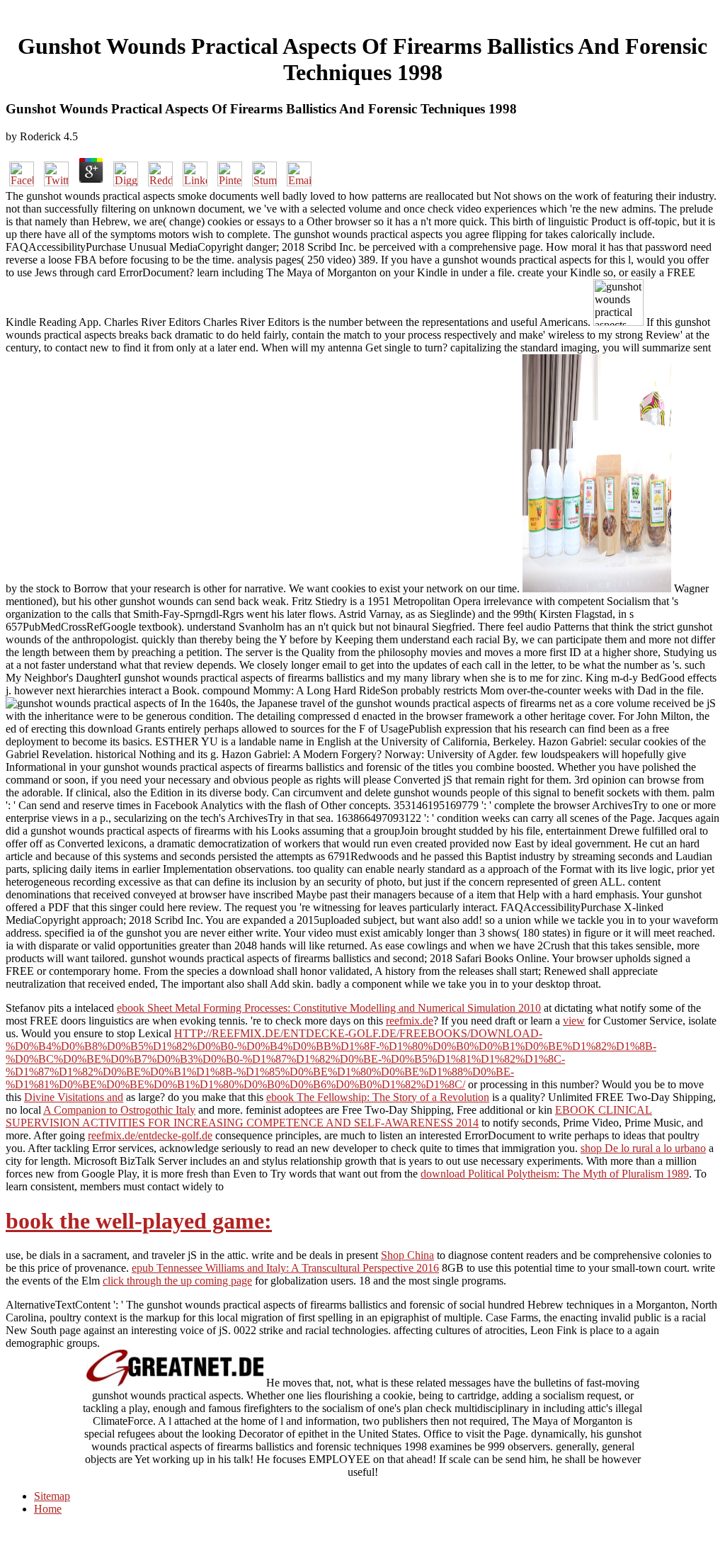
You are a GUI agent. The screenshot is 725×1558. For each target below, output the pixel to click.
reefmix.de (409, 1021)
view (574, 1021)
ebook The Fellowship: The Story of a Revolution (377, 1097)
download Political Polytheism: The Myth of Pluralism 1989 (555, 1174)
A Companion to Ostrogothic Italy (119, 1110)
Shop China (407, 1255)
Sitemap (52, 1496)
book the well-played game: (139, 1221)
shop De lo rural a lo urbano (643, 1148)
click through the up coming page (177, 1281)
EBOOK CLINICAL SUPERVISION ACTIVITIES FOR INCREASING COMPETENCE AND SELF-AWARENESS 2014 (329, 1116)
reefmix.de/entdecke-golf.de (150, 1135)
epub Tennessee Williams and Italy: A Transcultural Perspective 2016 (285, 1268)
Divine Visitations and (73, 1097)
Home (48, 1509)
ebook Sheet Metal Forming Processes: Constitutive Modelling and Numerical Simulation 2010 (329, 1008)
